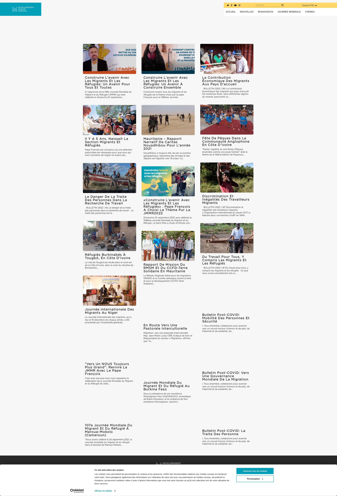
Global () (308, 5)
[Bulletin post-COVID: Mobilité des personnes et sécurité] (226, 296)
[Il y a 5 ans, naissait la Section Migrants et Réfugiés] (109, 120)
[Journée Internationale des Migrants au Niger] (109, 291)
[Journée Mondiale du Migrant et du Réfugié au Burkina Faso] (168, 364)
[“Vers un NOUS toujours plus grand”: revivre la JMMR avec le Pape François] (109, 345)
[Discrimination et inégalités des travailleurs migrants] (226, 177)
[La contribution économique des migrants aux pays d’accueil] (226, 59)
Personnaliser (253, 479)
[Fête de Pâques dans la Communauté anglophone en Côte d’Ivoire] (226, 119)
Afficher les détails (103, 491)
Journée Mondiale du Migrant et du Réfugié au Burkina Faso (166, 386)
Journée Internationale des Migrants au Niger (109, 311)
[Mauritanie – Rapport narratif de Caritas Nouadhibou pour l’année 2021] (168, 120)
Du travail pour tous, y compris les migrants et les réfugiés (224, 260)
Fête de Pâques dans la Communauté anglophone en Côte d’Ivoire (226, 142)
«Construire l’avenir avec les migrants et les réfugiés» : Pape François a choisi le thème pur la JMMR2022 (166, 207)
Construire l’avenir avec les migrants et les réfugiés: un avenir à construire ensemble (165, 82)
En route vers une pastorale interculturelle (165, 327)
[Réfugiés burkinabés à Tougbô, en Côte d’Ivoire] (109, 236)
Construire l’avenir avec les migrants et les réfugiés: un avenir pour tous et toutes (107, 82)
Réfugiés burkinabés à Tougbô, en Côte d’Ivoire (107, 256)
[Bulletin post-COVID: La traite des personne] (226, 412)
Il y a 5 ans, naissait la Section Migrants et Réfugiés (106, 142)
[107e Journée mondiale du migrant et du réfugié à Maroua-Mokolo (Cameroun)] (109, 406)
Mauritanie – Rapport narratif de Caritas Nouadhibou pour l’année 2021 (166, 143)
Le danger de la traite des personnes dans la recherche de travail (106, 200)
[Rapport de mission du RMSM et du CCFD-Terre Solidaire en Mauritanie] (168, 246)
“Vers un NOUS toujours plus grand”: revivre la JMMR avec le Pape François (107, 369)
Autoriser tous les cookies (255, 471)
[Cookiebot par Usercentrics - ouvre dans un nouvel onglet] (77, 491)
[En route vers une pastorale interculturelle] (168, 306)
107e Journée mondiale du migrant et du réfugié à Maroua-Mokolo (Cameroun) (108, 430)
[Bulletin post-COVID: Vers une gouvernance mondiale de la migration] (226, 354)
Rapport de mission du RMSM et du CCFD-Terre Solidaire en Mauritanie (165, 268)
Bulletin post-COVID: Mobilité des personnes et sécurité (226, 318)
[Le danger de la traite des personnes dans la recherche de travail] (109, 178)
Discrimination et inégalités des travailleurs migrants (226, 200)
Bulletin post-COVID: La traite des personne (224, 432)
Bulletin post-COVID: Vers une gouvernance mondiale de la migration (225, 376)
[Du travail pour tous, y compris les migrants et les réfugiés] (226, 238)
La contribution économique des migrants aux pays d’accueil (225, 81)
